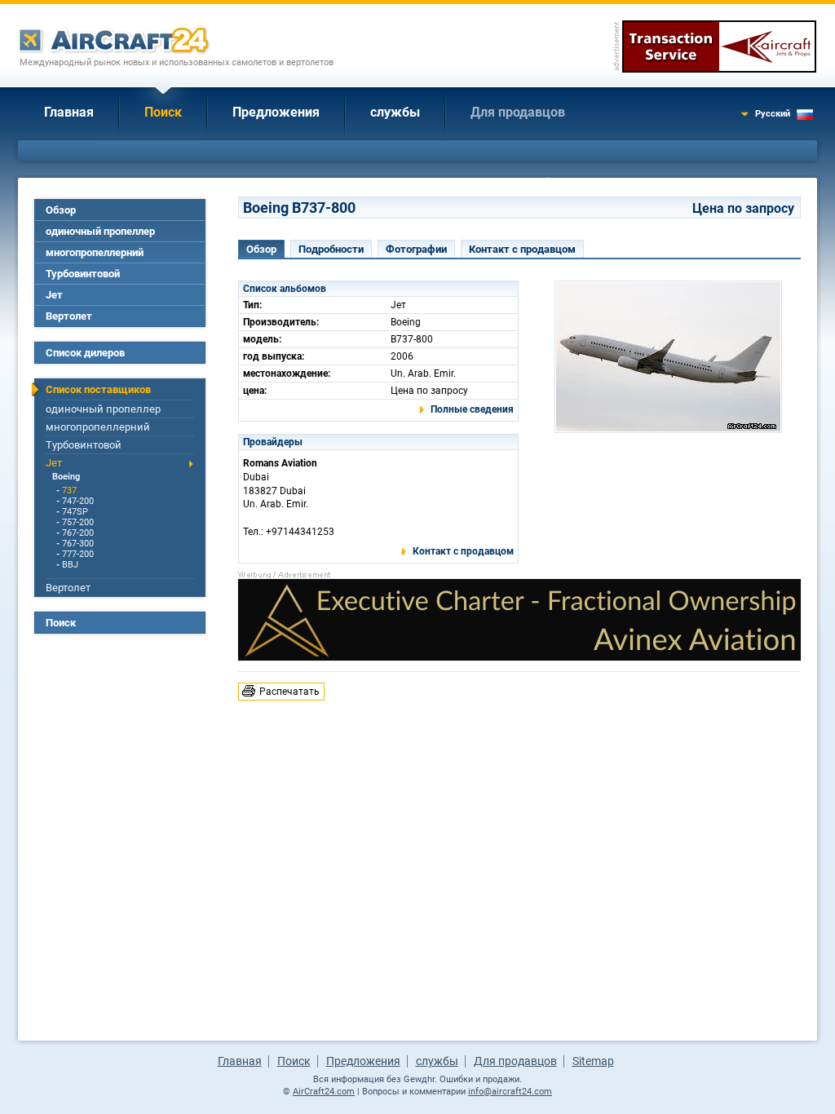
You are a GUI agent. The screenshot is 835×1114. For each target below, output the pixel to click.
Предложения (276, 112)
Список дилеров (85, 353)
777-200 (78, 554)
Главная (69, 112)
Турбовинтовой (83, 273)
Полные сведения (472, 409)
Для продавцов (518, 112)
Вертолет (69, 316)
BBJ (70, 564)
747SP (75, 511)
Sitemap (593, 1061)
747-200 (78, 501)
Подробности (331, 249)
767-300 (78, 543)
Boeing (66, 476)
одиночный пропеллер (100, 231)
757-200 (78, 522)
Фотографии (416, 249)
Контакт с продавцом (522, 249)
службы (395, 112)
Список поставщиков (98, 389)
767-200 (78, 533)
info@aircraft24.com (510, 1091)
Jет (54, 295)
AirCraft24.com (324, 1091)
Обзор (61, 210)
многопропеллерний (95, 252)
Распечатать (289, 691)
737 (69, 490)
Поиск (163, 112)
